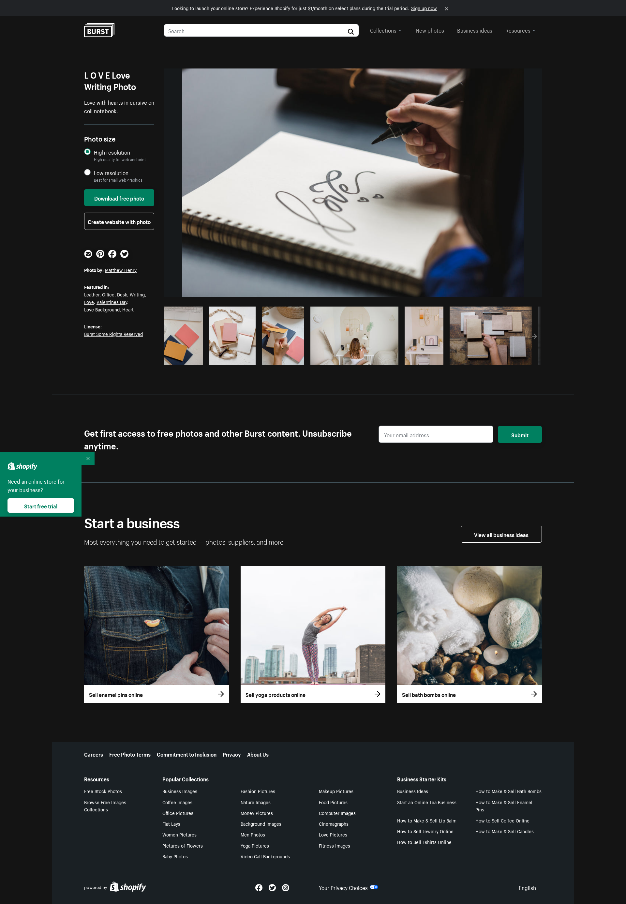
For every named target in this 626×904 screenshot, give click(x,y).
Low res (186, 358)
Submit (520, 434)
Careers (93, 753)
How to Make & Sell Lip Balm (426, 820)
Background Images (261, 823)
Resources (517, 29)
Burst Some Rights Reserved (113, 333)
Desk (122, 294)
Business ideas (474, 29)
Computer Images (337, 812)
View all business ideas (501, 534)
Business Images (179, 790)
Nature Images (256, 802)
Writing (137, 294)
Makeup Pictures (336, 790)
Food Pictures (333, 802)
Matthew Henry (121, 269)
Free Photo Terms (130, 753)
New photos (430, 29)
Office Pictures (177, 812)
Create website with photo (119, 221)
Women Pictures (179, 834)
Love (89, 301)
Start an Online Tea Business (426, 802)
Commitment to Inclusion (186, 753)
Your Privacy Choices (343, 887)
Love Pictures (333, 834)
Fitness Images (334, 845)
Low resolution (111, 172)
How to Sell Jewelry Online (425, 831)
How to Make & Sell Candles (504, 831)
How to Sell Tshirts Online (424, 841)
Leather (91, 294)
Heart (128, 309)
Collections (383, 29)
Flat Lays (171, 823)
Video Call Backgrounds (265, 856)
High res (212, 358)
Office (108, 294)
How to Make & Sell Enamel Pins (503, 805)
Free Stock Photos (103, 790)
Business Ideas (412, 790)
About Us (258, 753)
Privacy (232, 753)
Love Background (102, 309)
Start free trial (40, 505)
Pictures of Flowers (182, 845)
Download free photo (119, 197)
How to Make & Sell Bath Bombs (508, 790)
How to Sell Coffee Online (502, 820)
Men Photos (253, 834)
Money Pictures (257, 812)
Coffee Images (177, 802)
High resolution (112, 152)
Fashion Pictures (258, 790)
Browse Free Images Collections (105, 805)
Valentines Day (112, 301)
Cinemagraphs (334, 823)
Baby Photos (175, 856)
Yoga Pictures (255, 845)
